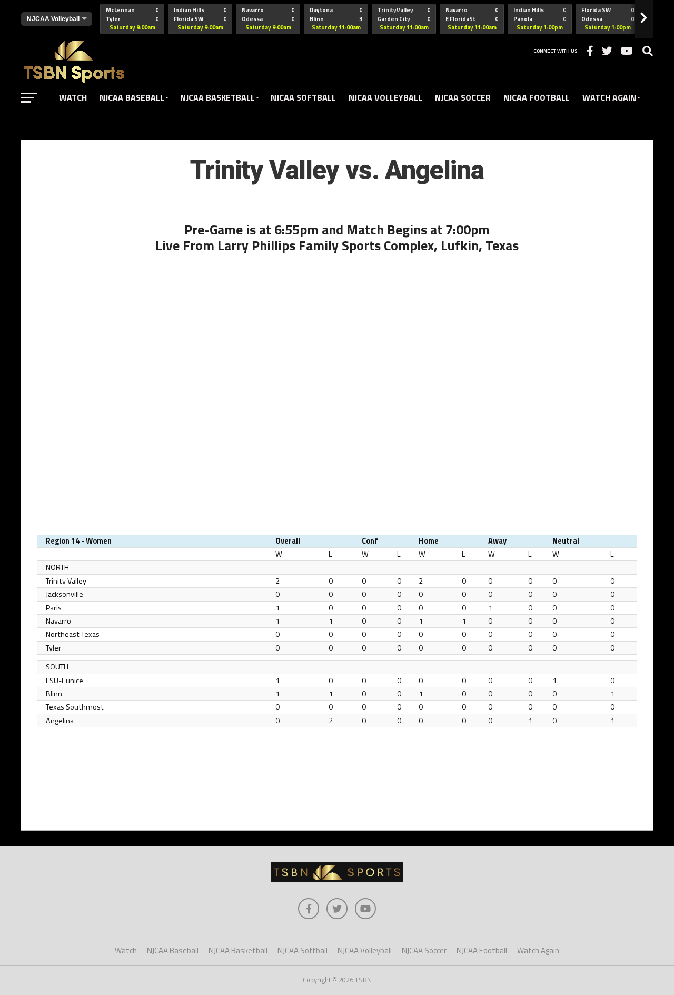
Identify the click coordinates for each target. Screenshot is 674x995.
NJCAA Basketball (217, 97)
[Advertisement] (337, 781)
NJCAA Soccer (463, 97)
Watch (73, 97)
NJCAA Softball (303, 97)
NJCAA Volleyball (385, 97)
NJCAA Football (536, 97)
